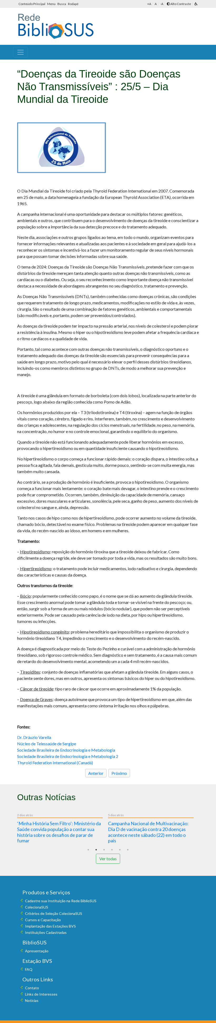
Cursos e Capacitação (43, 920)
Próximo (119, 773)
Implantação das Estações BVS (50, 926)
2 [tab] (96, 849)
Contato (32, 988)
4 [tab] (112, 849)
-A (161, 4)
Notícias (31, 1000)
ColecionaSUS (36, 907)
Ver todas (108, 858)
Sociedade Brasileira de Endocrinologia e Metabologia (66, 749)
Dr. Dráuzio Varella (34, 737)
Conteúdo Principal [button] (32, 4)
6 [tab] (127, 849)
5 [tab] (119, 849)
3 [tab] (104, 849)
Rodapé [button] (73, 4)
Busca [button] (62, 4)
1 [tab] (88, 849)
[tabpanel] (62, 829)
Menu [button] (51, 4)
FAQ (28, 969)
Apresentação (36, 951)
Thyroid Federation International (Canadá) (55, 762)
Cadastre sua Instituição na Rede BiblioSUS (60, 901)
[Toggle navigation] (20, 52)
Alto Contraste (180, 4)
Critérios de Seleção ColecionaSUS (53, 913)
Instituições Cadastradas (46, 932)
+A (149, 4)
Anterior (96, 773)
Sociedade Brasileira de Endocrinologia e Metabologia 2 (67, 756)
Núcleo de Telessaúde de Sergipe (46, 743)
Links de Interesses (41, 994)
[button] (196, 4)
